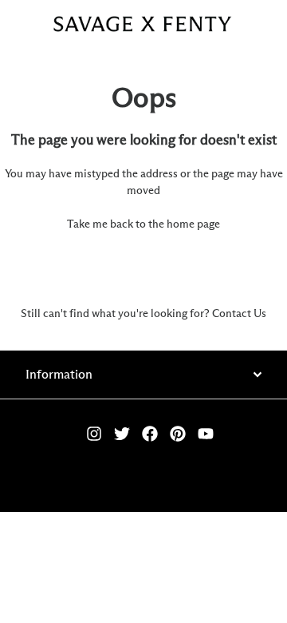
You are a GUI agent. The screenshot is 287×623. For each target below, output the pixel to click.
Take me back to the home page (143, 224)
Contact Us (239, 313)
